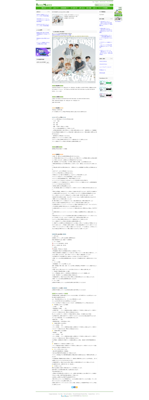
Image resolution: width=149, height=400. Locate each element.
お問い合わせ (82, 8)
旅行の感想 (89, 8)
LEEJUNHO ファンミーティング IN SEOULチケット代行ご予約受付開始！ (43, 20)
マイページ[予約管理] (102, 8)
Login (93, 1)
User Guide (60, 394)
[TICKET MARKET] (44, 6)
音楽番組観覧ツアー (65, 8)
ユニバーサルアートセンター (105, 67)
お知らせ (95, 8)
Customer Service (91, 394)
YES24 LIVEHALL (103, 61)
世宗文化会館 (102, 72)
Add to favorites (103, 1)
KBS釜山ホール (102, 70)
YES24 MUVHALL (103, 64)
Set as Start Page (110, 1)
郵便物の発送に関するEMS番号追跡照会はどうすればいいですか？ (43, 34)
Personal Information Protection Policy (80, 394)
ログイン (98, 394)
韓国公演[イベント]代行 (47, 8)
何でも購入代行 (74, 8)
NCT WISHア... (118, 21)
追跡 (48, 62)
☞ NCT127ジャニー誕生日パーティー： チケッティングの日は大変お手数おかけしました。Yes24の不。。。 (105, 45)
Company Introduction (53, 394)
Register (96, 1)
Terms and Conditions (68, 394)
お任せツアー (56, 8)
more (48, 11)
